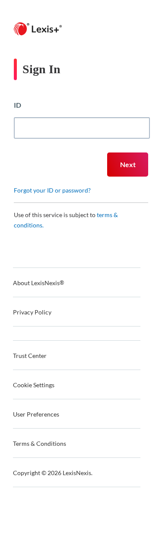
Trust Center (30, 355)
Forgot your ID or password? (52, 190)
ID (17, 105)
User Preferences (36, 414)
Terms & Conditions (39, 443)
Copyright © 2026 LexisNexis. (52, 472)
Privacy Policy (32, 312)
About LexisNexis (38, 282)
